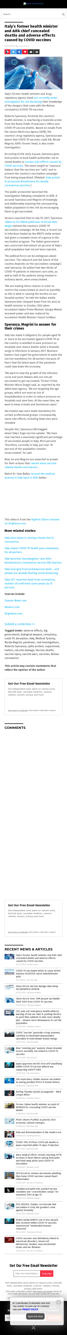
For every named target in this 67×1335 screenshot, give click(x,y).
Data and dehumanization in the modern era (38, 1132)
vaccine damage (24, 650)
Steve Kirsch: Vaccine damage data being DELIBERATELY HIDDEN (37, 988)
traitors (9, 650)
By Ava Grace (32, 964)
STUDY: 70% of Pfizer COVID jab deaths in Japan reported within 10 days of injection (37, 1144)
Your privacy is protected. (18, 710)
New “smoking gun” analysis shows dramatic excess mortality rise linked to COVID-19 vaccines (39, 1051)
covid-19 (9, 638)
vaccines (44, 654)
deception (22, 638)
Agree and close (35, 1316)
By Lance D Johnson (35, 1183)
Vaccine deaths (45, 650)
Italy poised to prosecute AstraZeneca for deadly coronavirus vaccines (32, 181)
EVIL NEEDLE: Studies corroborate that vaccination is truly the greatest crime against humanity (36, 1207)
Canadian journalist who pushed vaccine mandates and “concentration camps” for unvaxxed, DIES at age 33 (37, 1191)
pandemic (29, 642)
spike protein (36, 646)
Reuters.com (12, 607)
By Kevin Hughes (34, 993)
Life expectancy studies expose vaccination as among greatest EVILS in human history (38, 1081)
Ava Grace (24, 46)
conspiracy (49, 634)
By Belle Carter (33, 1167)
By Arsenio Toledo (34, 1232)
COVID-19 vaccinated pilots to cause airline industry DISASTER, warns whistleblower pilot (38, 973)
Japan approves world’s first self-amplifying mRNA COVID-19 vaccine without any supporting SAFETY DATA (39, 1066)
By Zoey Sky (32, 980)
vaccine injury (13, 654)
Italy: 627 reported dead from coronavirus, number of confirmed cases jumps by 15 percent (30, 583)
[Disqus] (33, 773)
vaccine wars (30, 654)
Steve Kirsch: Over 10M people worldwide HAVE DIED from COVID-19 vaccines (38, 1000)
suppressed (52, 646)
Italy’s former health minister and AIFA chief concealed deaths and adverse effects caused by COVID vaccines (39, 958)
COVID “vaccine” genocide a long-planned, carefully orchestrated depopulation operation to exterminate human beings (38, 1035)
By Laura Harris (33, 1073)
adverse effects (33, 630)
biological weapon (31, 634)
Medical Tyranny (45, 638)
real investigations (47, 642)
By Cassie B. (32, 1058)
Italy (31, 638)
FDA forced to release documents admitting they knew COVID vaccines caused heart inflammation (38, 1176)
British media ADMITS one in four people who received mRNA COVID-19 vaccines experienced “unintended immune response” (37, 1224)
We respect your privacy (43, 1291)
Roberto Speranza (15, 646)
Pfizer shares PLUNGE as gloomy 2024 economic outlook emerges (36, 1121)
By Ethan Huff (32, 1042)
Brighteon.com (13, 613)
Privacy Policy (30, 1309)
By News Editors (34, 1027)
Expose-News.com (16, 600)
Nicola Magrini (13, 642)
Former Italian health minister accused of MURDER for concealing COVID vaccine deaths (37, 1107)
